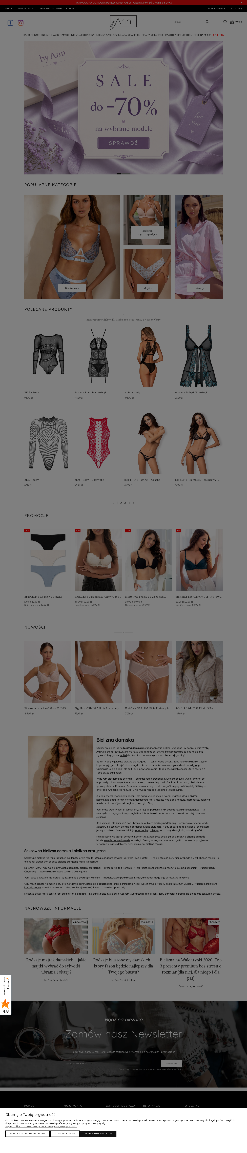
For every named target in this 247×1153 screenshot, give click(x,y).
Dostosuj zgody (65, 1134)
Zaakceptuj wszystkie (98, 1134)
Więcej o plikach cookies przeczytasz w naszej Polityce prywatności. (41, 1126)
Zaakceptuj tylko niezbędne (27, 1134)
